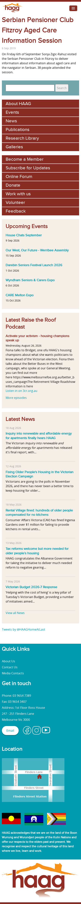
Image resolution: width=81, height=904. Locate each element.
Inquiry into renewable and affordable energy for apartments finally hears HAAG (39, 435)
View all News (15, 613)
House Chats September (24, 235)
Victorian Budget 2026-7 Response (31, 587)
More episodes (16, 398)
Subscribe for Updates (28, 168)
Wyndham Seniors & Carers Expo (30, 280)
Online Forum (19, 176)
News (11, 121)
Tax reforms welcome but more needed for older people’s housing (37, 551)
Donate (13, 185)
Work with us (18, 194)
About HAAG (18, 103)
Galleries (14, 147)
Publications (17, 129)
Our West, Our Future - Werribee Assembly (37, 250)
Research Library (22, 138)
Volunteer (15, 202)
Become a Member (25, 159)
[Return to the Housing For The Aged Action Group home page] (12, 13)
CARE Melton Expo (20, 295)
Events (12, 112)
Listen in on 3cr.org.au (21, 391)
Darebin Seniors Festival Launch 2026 (34, 265)
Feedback (16, 211)
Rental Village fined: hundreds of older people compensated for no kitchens (39, 512)
